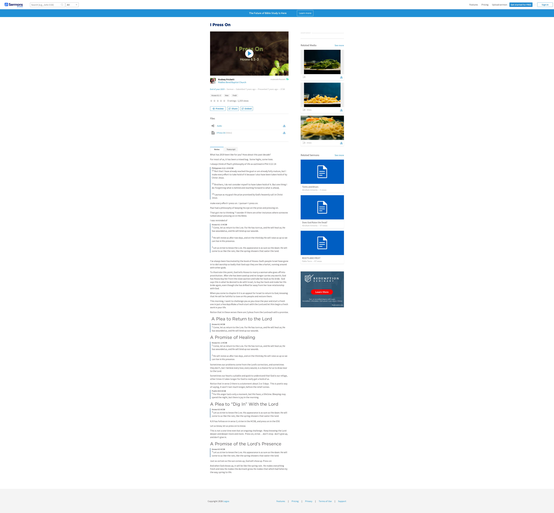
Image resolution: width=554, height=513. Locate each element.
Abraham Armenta (310, 190)
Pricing (485, 4)
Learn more (305, 13)
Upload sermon (499, 4)
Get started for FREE (521, 4)
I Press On (224, 132)
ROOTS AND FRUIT (311, 258)
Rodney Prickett (226, 79)
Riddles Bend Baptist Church (232, 82)
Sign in (545, 4)
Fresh (235, 95)
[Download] (341, 77)
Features (473, 4)
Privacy (308, 501)
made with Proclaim (278, 79)
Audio (219, 126)
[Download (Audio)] (284, 126)
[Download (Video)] (284, 133)
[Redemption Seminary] (322, 289)
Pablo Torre (307, 261)
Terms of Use (325, 501)
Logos (226, 501)
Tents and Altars (310, 186)
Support (342, 501)
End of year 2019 (217, 89)
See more (339, 45)
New (226, 95)
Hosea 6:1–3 (216, 95)
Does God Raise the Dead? (314, 222)
